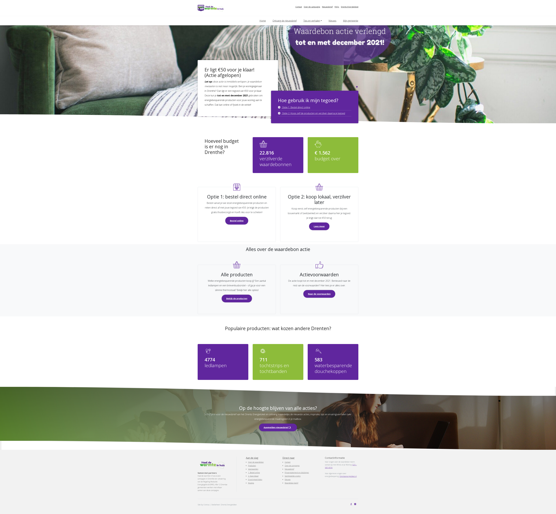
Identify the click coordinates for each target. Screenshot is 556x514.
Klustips (251, 483)
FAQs (337, 6)
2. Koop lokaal (253, 476)
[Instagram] (355, 504)
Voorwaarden (253, 469)
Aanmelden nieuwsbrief (276, 427)
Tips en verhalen (311, 20)
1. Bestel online (254, 472)
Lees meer (319, 226)
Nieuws (332, 20)
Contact (298, 6)
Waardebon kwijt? (291, 483)
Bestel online (237, 220)
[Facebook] (351, 504)
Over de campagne (312, 6)
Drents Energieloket (349, 6)
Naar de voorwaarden (319, 294)
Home (262, 20)
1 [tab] (356, 86)
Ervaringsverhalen (255, 479)
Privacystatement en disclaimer (297, 472)
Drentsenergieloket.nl (348, 476)
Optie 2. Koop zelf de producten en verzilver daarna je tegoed (313, 113)
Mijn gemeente (350, 20)
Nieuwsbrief (327, 6)
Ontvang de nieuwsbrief (284, 20)
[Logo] (216, 8)
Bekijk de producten (236, 298)
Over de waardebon (256, 462)
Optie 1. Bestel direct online (295, 107)
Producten (252, 465)
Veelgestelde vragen (293, 476)
